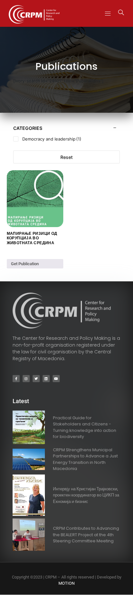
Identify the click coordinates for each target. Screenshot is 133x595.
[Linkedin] (46, 378)
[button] (107, 13)
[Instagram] (26, 378)
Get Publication (25, 263)
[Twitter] (36, 378)
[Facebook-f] (16, 378)
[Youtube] (56, 378)
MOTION (66, 583)
